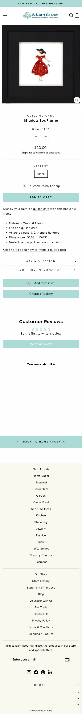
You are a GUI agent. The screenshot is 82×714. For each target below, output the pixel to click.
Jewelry (41, 528)
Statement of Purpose (41, 587)
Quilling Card (41, 115)
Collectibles (41, 489)
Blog (41, 594)
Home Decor (41, 476)
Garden (41, 495)
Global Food (41, 502)
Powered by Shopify (41, 710)
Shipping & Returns (40, 634)
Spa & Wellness (41, 509)
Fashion (41, 535)
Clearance (41, 562)
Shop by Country (41, 555)
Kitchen (41, 515)
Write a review (41, 344)
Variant (41, 166)
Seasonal (41, 482)
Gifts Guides (41, 548)
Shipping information (41, 269)
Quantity (41, 129)
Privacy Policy (41, 620)
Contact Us (41, 614)
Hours (40, 685)
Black (41, 174)
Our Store (41, 574)
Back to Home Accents (43, 441)
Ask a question (41, 261)
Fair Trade (41, 607)
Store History (41, 581)
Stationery (41, 522)
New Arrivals (41, 469)
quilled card (41, 209)
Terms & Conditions (40, 627)
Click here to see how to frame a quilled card (34, 250)
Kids (41, 542)
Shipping (27, 152)
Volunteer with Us (41, 600)
